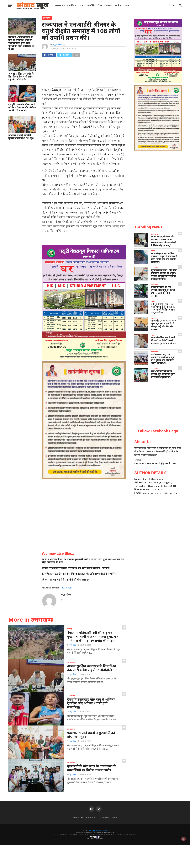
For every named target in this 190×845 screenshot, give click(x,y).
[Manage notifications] (183, 839)
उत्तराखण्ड (59, 5)
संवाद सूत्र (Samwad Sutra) (98, 830)
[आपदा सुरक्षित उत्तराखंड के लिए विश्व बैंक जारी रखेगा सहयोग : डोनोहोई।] (22, 70)
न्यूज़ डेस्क (57, 44)
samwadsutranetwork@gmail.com (155, 463)
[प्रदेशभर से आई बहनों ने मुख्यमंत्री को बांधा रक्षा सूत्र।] (22, 131)
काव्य (127, 5)
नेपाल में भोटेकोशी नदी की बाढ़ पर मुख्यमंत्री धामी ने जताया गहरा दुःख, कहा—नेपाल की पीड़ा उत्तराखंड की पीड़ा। (21, 43)
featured (66, 588)
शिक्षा (100, 5)
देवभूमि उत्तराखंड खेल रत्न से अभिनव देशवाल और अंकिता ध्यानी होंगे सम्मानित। (22, 107)
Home (76, 817)
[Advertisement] (158, 405)
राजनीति (90, 5)
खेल (81, 5)
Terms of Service (108, 817)
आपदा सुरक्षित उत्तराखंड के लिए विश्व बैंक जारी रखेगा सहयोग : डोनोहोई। (21, 76)
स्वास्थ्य (109, 5)
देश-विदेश (71, 5)
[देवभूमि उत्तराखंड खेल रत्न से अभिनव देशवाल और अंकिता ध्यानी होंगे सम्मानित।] (22, 100)
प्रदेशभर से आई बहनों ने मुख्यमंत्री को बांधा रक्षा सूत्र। (21, 137)
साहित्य (118, 5)
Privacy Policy (89, 817)
